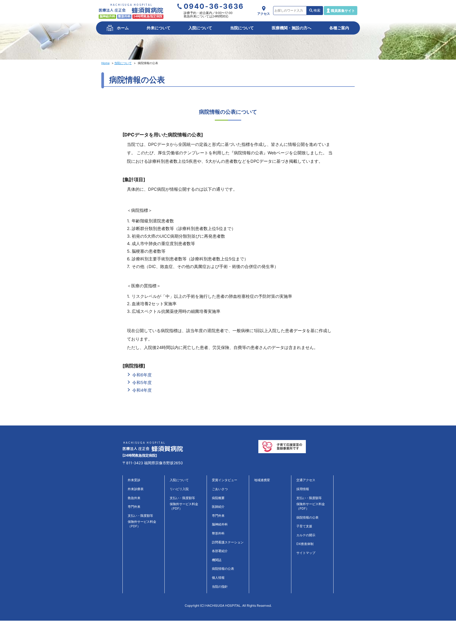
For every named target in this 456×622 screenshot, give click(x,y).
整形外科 (218, 533)
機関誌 (216, 560)
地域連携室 (262, 480)
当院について (123, 63)
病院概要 (218, 498)
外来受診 (134, 480)
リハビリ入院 (179, 489)
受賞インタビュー (224, 480)
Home (105, 63)
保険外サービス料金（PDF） (142, 524)
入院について (179, 480)
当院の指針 (220, 586)
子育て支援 (304, 526)
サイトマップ (305, 553)
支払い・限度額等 (140, 516)
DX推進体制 (305, 544)
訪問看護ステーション (228, 542)
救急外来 (134, 498)
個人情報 (218, 578)
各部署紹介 (220, 551)
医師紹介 (218, 507)
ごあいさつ (220, 489)
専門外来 (134, 507)
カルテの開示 (305, 535)
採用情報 (302, 489)
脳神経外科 (220, 524)
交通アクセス (305, 480)
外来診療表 (136, 489)
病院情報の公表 (223, 569)
